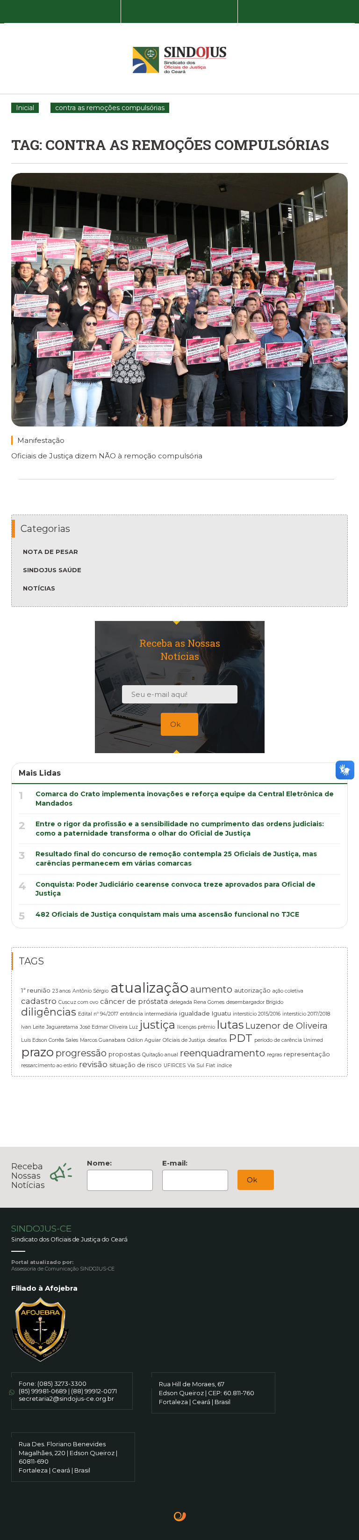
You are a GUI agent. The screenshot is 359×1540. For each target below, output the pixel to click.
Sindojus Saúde (52, 570)
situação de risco (135, 1065)
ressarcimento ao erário (49, 1065)
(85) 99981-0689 (43, 1391)
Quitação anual (160, 1055)
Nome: (99, 1163)
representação (307, 1054)
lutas (230, 1025)
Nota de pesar (50, 551)
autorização (252, 990)
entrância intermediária (148, 1014)
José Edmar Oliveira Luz (109, 1027)
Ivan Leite (32, 1027)
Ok (176, 724)
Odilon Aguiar (144, 1040)
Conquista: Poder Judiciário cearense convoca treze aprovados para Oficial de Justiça (176, 889)
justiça (157, 1025)
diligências (48, 1012)
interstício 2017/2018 (306, 1014)
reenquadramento (222, 1053)
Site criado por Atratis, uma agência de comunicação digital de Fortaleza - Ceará (180, 1517)
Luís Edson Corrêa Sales (49, 1040)
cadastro (39, 1001)
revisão (93, 1064)
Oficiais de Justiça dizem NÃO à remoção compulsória (106, 455)
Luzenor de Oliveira (286, 1025)
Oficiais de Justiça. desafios (195, 1040)
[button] (62, 11)
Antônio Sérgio (90, 991)
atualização (149, 987)
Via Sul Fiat (201, 1065)
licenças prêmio (196, 1027)
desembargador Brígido (254, 1002)
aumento (211, 989)
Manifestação (41, 440)
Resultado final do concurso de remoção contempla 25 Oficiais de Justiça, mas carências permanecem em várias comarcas (176, 858)
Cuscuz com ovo (78, 1002)
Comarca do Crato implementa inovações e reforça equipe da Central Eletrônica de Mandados (185, 798)
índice (224, 1065)
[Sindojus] (179, 60)
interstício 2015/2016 (256, 1014)
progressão (81, 1053)
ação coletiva (288, 991)
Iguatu (221, 1013)
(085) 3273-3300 (61, 1383)
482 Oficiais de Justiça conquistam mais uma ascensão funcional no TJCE (167, 914)
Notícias (39, 588)
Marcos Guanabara (102, 1040)
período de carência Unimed (288, 1040)
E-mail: (174, 1163)
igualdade (194, 1013)
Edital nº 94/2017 (98, 1014)
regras (274, 1055)
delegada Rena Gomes (197, 1002)
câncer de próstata (134, 1001)
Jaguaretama (62, 1027)
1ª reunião (35, 990)
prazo (37, 1052)
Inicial (25, 108)
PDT (240, 1038)
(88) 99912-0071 (94, 1391)
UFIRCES (175, 1065)
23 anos (61, 991)
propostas (124, 1054)
